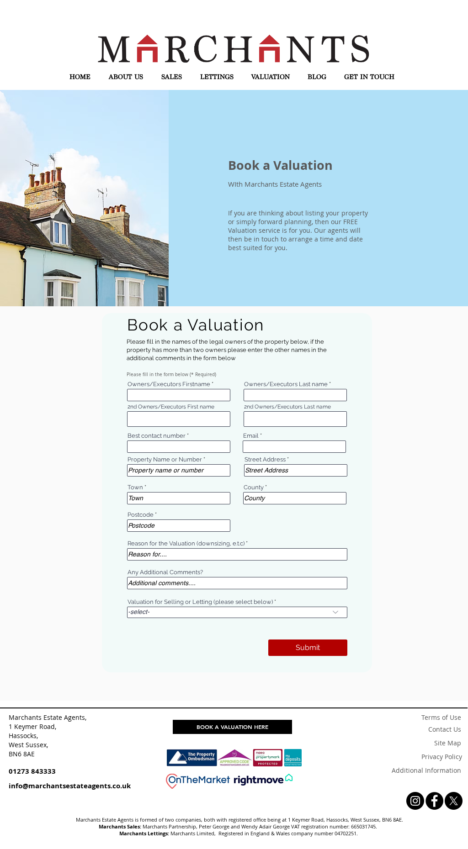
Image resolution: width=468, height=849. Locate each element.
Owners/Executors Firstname (169, 384)
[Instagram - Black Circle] (415, 801)
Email (251, 436)
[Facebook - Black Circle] (434, 801)
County (254, 487)
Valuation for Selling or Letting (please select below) (200, 602)
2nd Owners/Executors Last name (287, 406)
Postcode (141, 515)
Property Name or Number (165, 459)
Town (135, 487)
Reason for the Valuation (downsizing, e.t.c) (186, 543)
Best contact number (157, 436)
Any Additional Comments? (165, 572)
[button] (126, 77)
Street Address (266, 459)
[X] (454, 801)
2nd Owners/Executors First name (171, 406)
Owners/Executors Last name (286, 384)
